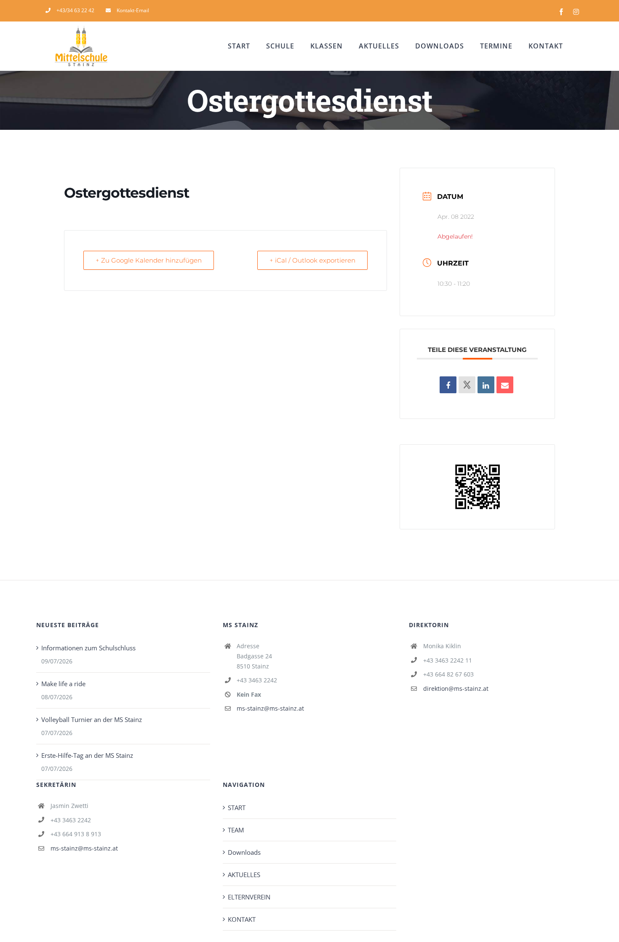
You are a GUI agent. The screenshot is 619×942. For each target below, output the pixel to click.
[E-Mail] (504, 384)
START (236, 807)
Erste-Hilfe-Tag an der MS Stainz (87, 755)
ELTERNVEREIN (249, 897)
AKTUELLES (244, 874)
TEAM (236, 830)
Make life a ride (63, 683)
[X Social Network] (467, 384)
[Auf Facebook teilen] (448, 384)
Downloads (244, 852)
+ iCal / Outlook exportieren (312, 260)
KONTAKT (242, 919)
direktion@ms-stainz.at (455, 688)
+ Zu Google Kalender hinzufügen (149, 260)
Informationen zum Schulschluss (88, 648)
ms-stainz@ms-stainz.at (270, 708)
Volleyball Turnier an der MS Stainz (91, 719)
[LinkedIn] (486, 384)
